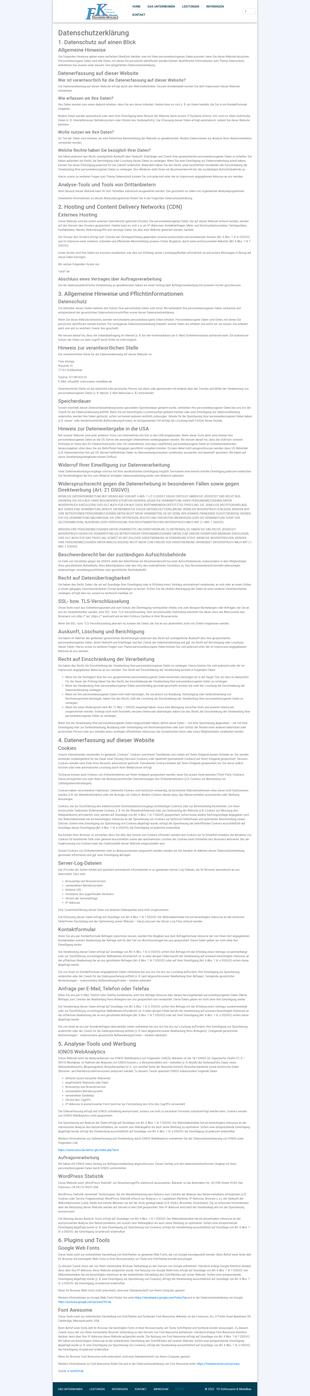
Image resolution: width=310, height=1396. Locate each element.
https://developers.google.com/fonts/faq (161, 1297)
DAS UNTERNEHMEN (161, 6)
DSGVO (179, 1389)
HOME (136, 6)
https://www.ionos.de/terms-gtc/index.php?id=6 (88, 1150)
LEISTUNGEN (190, 6)
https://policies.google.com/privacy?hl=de (84, 1302)
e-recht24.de (75, 1371)
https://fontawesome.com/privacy (218, 1364)
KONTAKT (138, 14)
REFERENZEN (215, 6)
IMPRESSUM (161, 1389)
